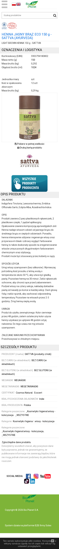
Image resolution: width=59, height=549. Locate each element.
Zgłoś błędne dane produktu (16, 442)
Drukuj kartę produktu (30, 147)
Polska (27, 405)
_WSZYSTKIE (8, 435)
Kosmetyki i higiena (23, 421)
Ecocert (38, 392)
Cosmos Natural (24, 392)
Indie (41, 399)
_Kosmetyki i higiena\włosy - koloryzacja (23, 431)
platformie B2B (31, 525)
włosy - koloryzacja (44, 421)
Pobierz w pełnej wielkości (30, 144)
